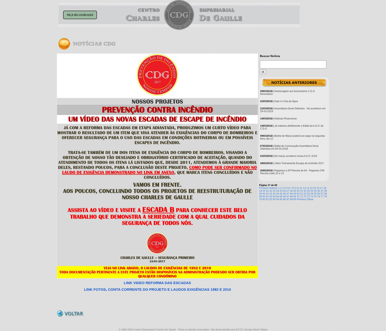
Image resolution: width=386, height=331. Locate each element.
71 (301, 196)
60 (264, 196)
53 (308, 193)
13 (307, 188)
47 (287, 193)
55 (315, 193)
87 (287, 199)
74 (311, 196)
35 (315, 190)
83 (274, 199)
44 (277, 193)
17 (321, 188)
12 (304, 188)
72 (305, 196)
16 (318, 188)
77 (322, 196)
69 (294, 196)
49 (294, 193)
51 (301, 193)
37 (322, 190)
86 (284, 199)
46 (284, 193)
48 (291, 193)
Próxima (301, 199)
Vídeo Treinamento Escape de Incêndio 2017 (299, 163)
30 (298, 190)
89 (294, 199)
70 (298, 196)
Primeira (263, 188)
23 (274, 190)
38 (325, 190)
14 (311, 188)
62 (270, 196)
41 (267, 193)
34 (311, 190)
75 (315, 196)
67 (287, 196)
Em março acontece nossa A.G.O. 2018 (295, 156)
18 (324, 188)
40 (264, 193)
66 (284, 196)
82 (270, 199)
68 (291, 196)
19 (260, 190)
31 (301, 190)
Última (309, 199)
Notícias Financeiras (285, 118)
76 (318, 196)
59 (260, 196)
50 (298, 193)
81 (267, 199)
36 (318, 190)
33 (308, 190)
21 (267, 190)
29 (294, 190)
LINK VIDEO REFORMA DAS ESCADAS (157, 283)
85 (281, 199)
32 (305, 190)
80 (264, 199)
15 (314, 188)
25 (281, 190)
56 (318, 193)
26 (284, 190)
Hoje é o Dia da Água (286, 101)
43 (274, 193)
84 (277, 199)
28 (291, 190)
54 (311, 193)
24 (277, 190)
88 (291, 199)
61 (267, 196)
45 (281, 193)
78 (325, 196)
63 (274, 196)
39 (260, 193)
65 (281, 196)
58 (325, 193)
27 (287, 190)
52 (305, 193)
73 (308, 196)
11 (301, 188)
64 (277, 196)
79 (260, 199)
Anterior (273, 188)
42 (270, 193)
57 (322, 193)
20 (264, 190)
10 (297, 188)
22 (270, 190)
